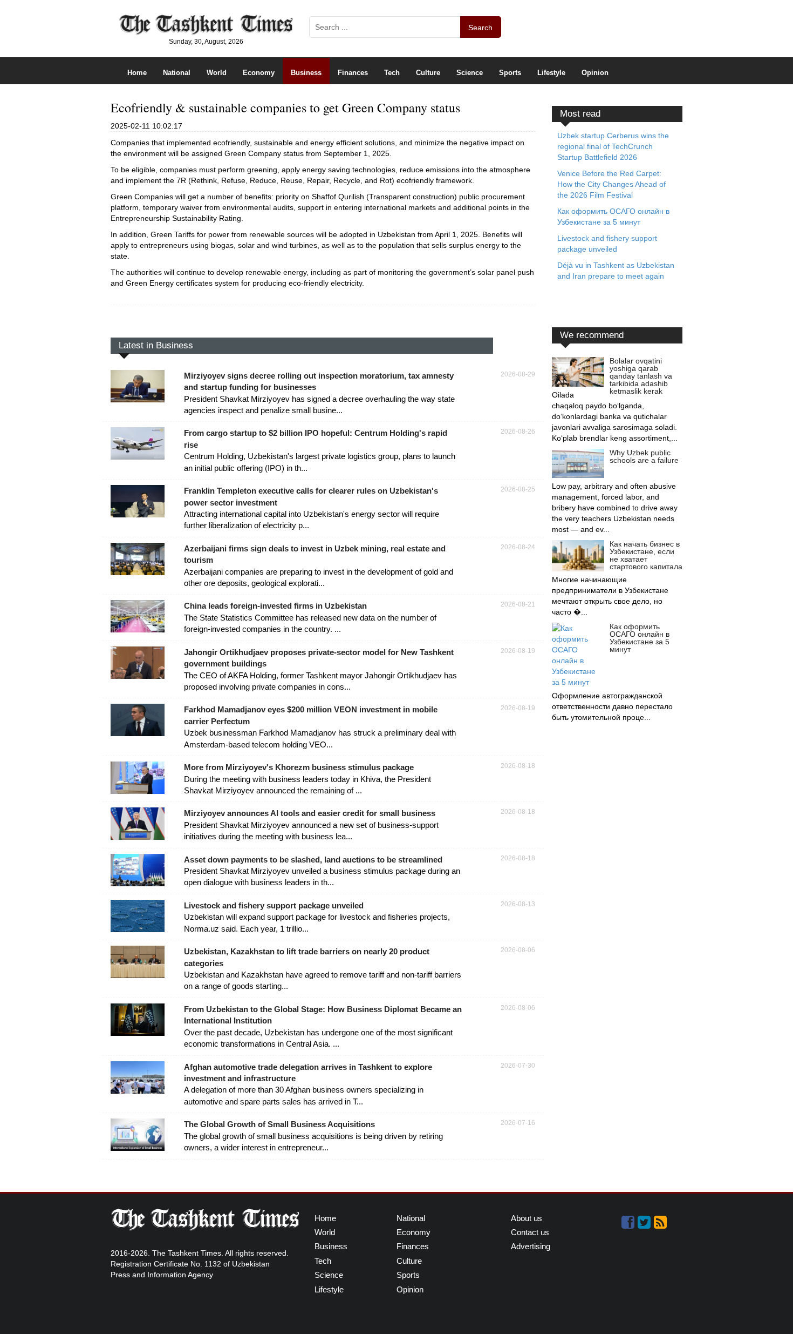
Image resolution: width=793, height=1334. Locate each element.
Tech (392, 73)
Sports (510, 73)
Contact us (530, 1232)
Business (306, 73)
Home (137, 73)
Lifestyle (551, 73)
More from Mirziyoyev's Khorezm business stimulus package (299, 767)
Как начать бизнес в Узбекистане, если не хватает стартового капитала (646, 555)
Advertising (530, 1246)
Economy (259, 73)
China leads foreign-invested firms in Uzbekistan (275, 605)
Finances (353, 73)
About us (526, 1218)
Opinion (595, 73)
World (217, 73)
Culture (428, 73)
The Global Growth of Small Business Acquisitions (279, 1124)
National (176, 73)
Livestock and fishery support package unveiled (274, 905)
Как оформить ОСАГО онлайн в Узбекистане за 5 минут (639, 637)
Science (469, 73)
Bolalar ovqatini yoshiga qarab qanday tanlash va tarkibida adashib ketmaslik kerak (641, 375)
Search (480, 27)
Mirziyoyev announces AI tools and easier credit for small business (309, 813)
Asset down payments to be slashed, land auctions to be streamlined (313, 859)
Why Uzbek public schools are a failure (644, 456)
